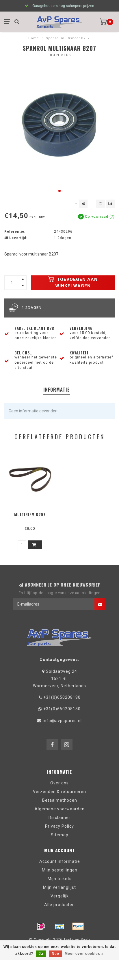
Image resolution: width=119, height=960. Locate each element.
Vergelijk (60, 896)
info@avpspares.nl (62, 720)
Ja (41, 954)
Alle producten (59, 904)
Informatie (56, 389)
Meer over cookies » (84, 954)
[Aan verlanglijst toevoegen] (100, 204)
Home (33, 38)
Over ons (59, 783)
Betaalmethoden (59, 800)
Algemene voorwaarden (60, 809)
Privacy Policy (59, 826)
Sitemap (59, 835)
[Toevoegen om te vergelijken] (110, 204)
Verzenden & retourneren (59, 791)
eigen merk (59, 55)
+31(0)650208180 (62, 697)
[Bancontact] (59, 926)
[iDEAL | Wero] (41, 926)
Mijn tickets (60, 878)
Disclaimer (59, 817)
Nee (55, 954)
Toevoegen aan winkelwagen (76, 282)
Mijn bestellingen (59, 870)
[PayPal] (78, 926)
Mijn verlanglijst (59, 887)
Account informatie (59, 861)
